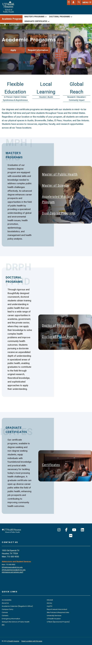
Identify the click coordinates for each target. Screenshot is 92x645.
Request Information (38, 50)
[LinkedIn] (82, 529)
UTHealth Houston (54, 619)
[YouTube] (74, 529)
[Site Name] (5, 25)
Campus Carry (7, 609)
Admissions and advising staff (12, 572)
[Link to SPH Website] (11, 530)
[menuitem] (35, 16)
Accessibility (6, 600)
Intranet (50, 600)
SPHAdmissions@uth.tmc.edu (12, 567)
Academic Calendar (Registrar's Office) (17, 606)
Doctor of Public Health (59, 337)
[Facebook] (66, 529)
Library (49, 603)
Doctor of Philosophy (58, 325)
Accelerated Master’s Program (58, 199)
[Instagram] (58, 529)
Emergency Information (11, 619)
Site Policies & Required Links (58, 612)
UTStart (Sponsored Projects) (58, 622)
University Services (54, 615)
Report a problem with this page (31, 641)
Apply (13, 50)
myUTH (49, 606)
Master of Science (55, 185)
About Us (5, 603)
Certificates (51, 465)
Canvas (5, 612)
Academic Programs (12, 18)
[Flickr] (70, 535)
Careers (5, 615)
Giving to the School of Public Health (15, 622)
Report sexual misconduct (57, 609)
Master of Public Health (60, 174)
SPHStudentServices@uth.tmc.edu (14, 570)
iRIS (3, 625)
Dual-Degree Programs (59, 213)
